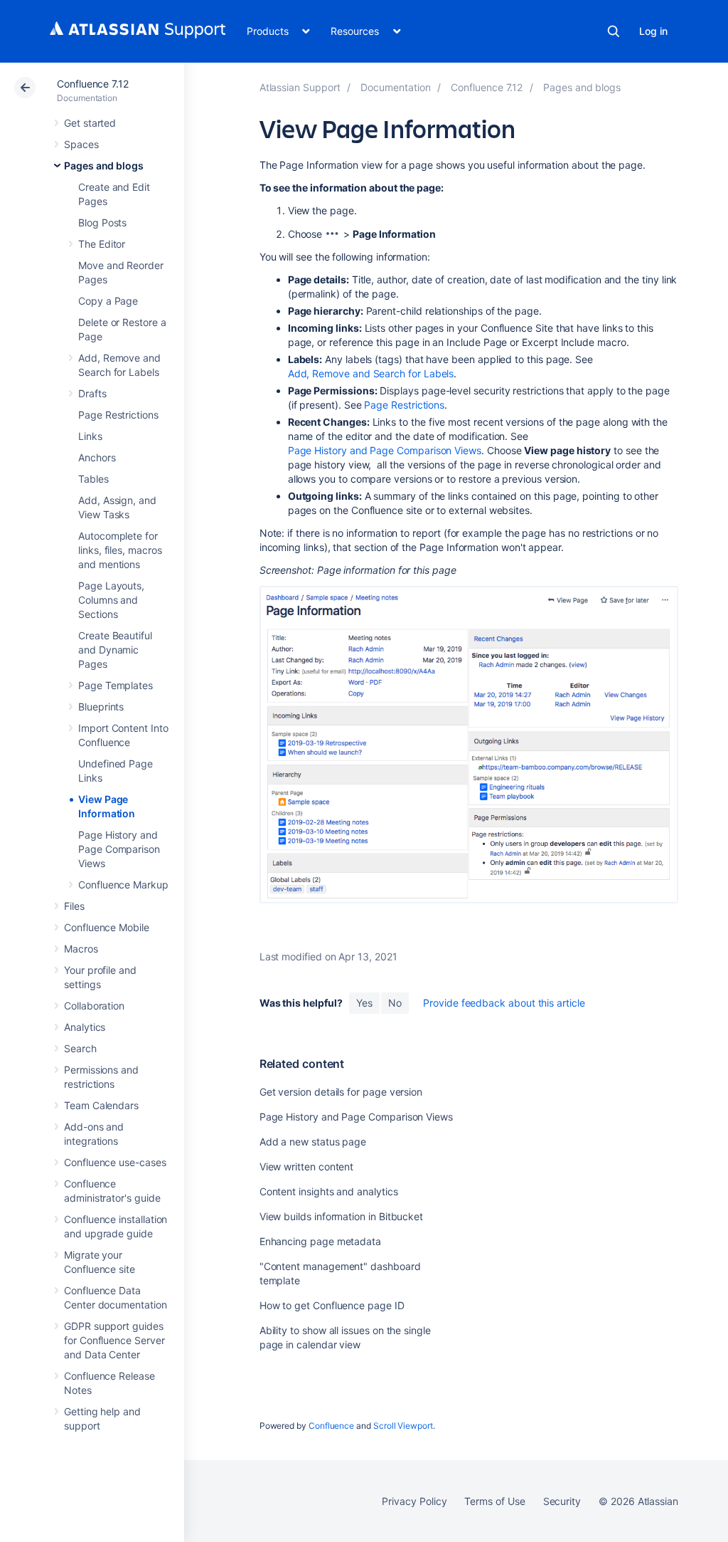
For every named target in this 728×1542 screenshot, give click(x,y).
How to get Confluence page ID (332, 1305)
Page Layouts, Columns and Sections (111, 599)
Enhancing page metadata (320, 1241)
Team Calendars (101, 1105)
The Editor (101, 244)
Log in (653, 31)
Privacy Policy (414, 1501)
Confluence (331, 1425)
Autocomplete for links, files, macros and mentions (120, 550)
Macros (81, 949)
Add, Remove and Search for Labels (371, 373)
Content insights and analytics (328, 1191)
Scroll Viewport (403, 1425)
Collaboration (94, 1006)
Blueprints (101, 707)
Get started (90, 123)
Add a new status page (313, 1141)
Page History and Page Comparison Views (119, 849)
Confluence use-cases (115, 1162)
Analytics (84, 1027)
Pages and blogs (104, 165)
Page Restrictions (118, 415)
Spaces (81, 144)
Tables (93, 479)
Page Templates (115, 685)
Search (613, 31)
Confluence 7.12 (93, 84)
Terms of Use (494, 1501)
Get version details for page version (340, 1092)
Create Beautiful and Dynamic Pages (115, 649)
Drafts (92, 393)
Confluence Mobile (106, 927)
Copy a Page (108, 301)
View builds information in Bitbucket (341, 1216)
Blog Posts (102, 222)
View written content (306, 1166)
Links (90, 436)
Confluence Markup (123, 884)
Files (74, 906)
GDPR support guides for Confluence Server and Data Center (114, 1340)
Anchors (97, 457)
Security (562, 1501)
